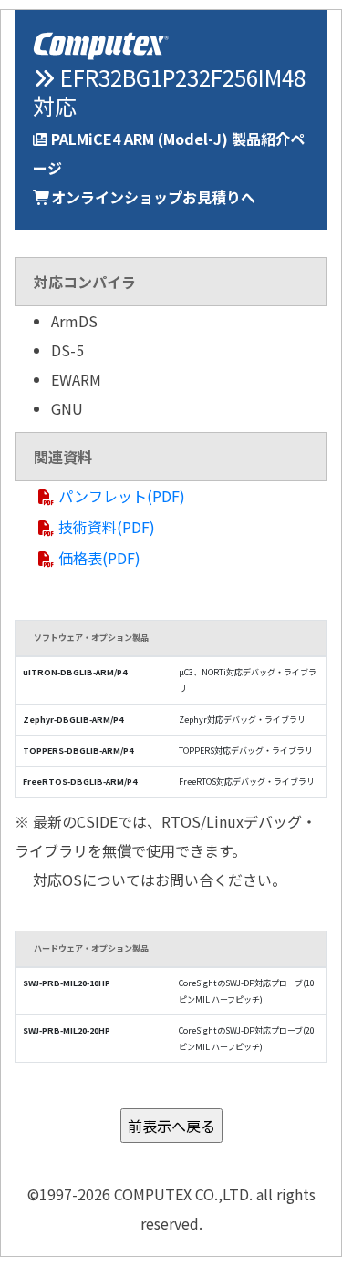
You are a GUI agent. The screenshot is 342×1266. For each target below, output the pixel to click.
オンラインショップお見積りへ (153, 197)
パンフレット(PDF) (121, 496)
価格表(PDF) (99, 558)
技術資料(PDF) (106, 527)
